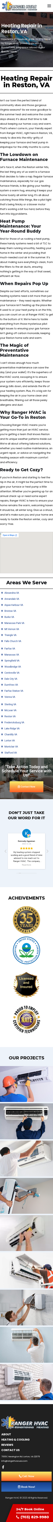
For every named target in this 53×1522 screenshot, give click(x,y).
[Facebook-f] (3, 1467)
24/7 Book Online (30, 1509)
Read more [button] (26, 865)
